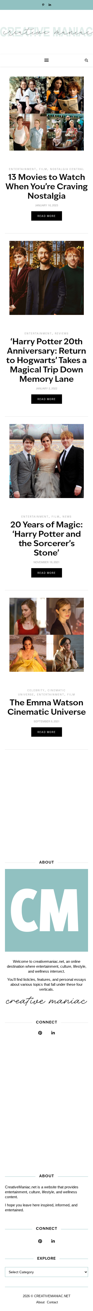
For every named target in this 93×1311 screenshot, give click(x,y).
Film (43, 169)
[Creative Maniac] (46, 32)
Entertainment (22, 169)
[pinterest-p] (43, 4)
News (67, 516)
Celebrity (36, 690)
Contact (52, 1302)
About (40, 1302)
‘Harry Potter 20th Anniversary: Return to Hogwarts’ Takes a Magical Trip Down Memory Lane (46, 361)
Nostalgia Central (67, 169)
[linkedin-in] (50, 4)
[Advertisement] (46, 803)
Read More (46, 216)
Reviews (62, 333)
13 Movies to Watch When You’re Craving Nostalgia (46, 187)
